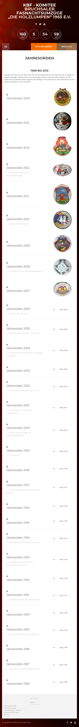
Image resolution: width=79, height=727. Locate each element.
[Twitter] (40, 24)
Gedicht (32, 702)
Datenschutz (27, 722)
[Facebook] (36, 24)
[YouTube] (44, 24)
